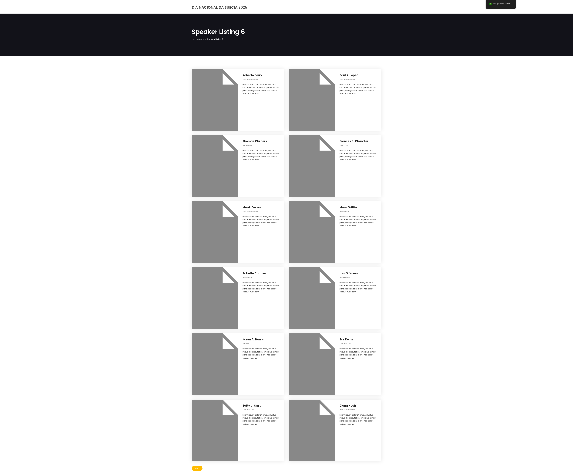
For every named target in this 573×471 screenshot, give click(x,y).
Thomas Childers (254, 141)
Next (197, 468)
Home (199, 39)
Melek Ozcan (251, 207)
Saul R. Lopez (348, 75)
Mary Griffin (348, 207)
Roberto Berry (252, 75)
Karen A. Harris (253, 339)
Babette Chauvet (254, 273)
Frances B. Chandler (353, 141)
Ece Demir (346, 339)
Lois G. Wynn (348, 273)
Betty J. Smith (252, 406)
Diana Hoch (347, 406)
